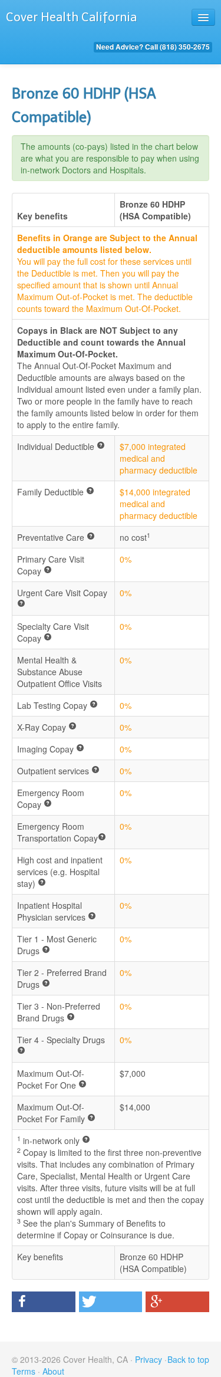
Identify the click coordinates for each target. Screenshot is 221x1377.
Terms (23, 1371)
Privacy (148, 1359)
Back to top (188, 1359)
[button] (43, 1301)
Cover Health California (71, 17)
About (53, 1371)
